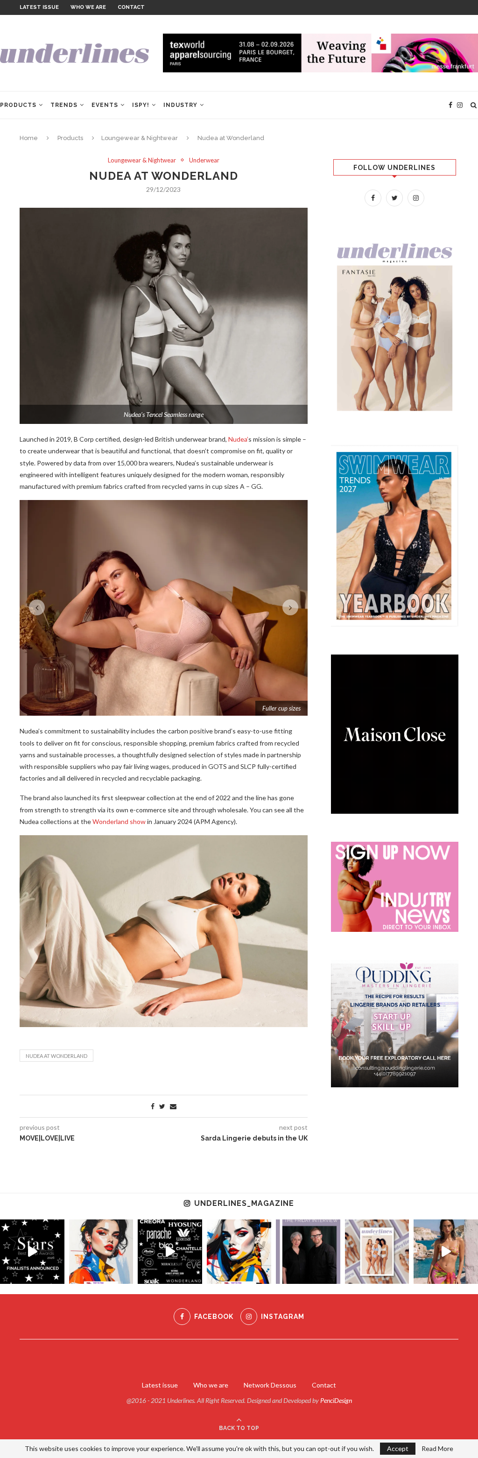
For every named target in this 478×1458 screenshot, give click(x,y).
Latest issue (39, 7)
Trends (63, 105)
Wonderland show (119, 1038)
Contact (131, 7)
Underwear (204, 160)
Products (18, 105)
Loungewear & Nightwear (139, 137)
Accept (397, 1448)
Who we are (88, 7)
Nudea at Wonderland (56, 1272)
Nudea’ (238, 439)
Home (29, 137)
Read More (437, 1448)
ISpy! (140, 105)
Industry (180, 105)
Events (104, 105)
